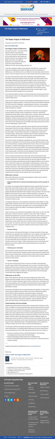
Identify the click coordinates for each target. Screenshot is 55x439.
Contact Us (14, 1)
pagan (41, 358)
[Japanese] (36, 2)
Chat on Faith (32, 406)
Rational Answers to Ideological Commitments (20, 374)
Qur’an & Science (24, 14)
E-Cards (6, 396)
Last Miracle (31, 403)
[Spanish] (30, 2)
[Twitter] (45, 1)
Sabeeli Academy (45, 387)
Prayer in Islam (44, 394)
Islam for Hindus (32, 396)
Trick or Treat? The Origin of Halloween (17, 354)
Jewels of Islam (31, 14)
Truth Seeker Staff (12, 46)
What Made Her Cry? (13, 372)
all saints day (14, 358)
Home (5, 1)
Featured (31, 358)
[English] (28, 2)
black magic (21, 358)
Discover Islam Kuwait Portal (12, 389)
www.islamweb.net (34, 346)
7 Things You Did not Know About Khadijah (19, 369)
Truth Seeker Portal (9, 392)
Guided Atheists (44, 14)
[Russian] (32, 2)
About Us (10, 1)
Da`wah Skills (44, 417)
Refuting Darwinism (16, 14)
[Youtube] (47, 1)
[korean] (35, 2)
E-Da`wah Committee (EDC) (11, 385)
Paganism (13, 359)
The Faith (31, 399)
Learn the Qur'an (44, 397)
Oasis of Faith (38, 14)
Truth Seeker (31, 392)
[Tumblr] (43, 1)
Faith (26, 358)
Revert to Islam (12, 437)
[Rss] (49, 1)
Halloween (36, 358)
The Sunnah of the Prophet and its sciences (33, 424)
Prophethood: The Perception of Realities (18, 367)
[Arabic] (27, 2)
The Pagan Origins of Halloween (25, 359)
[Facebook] (41, 1)
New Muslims (44, 390)
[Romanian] (33, 2)
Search (21, 1)
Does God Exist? (7, 14)
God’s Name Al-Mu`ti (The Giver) (16, 370)
